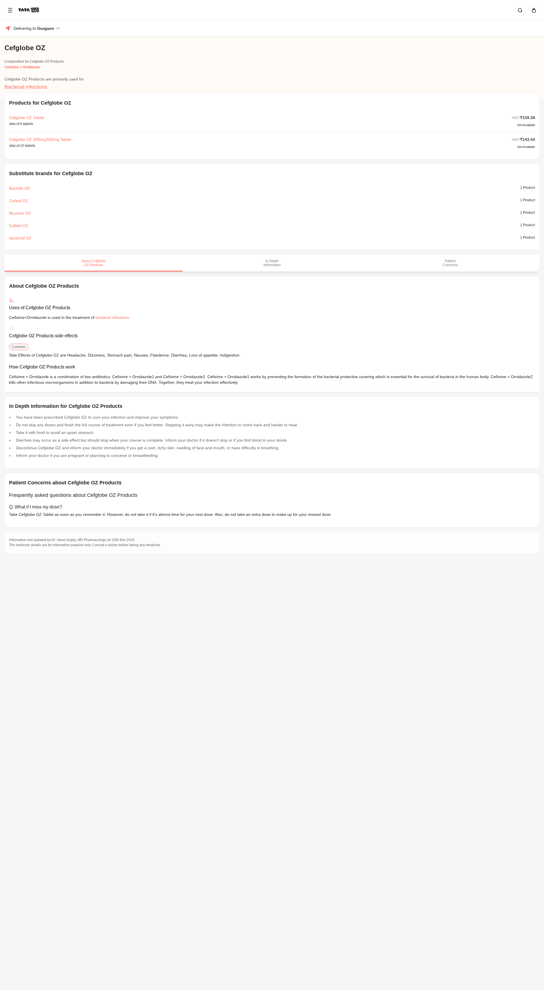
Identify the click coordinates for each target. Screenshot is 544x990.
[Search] (519, 10)
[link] (29, 10)
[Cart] (532, 10)
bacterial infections (112, 317)
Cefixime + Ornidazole (22, 67)
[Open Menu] (10, 10)
